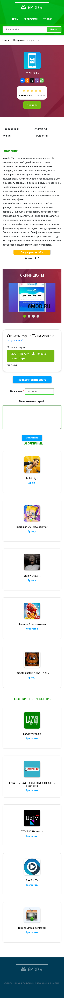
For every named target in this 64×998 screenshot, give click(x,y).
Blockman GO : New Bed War (32, 526)
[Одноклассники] (27, 80)
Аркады (32, 531)
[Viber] (37, 80)
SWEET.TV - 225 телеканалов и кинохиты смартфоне (32, 784)
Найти (53, 29)
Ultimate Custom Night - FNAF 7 (32, 673)
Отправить (32, 437)
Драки (32, 482)
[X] (32, 80)
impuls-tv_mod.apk (28, 356)
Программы (31, 19)
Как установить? (15, 340)
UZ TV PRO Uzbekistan (32, 831)
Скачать (32, 105)
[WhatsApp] (42, 80)
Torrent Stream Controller (32, 927)
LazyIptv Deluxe (32, 733)
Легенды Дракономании (32, 624)
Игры (15, 19)
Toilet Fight (32, 478)
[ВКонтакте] (22, 80)
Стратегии (32, 628)
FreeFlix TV (32, 880)
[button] (24, 316)
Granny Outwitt (32, 575)
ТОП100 (47, 19)
